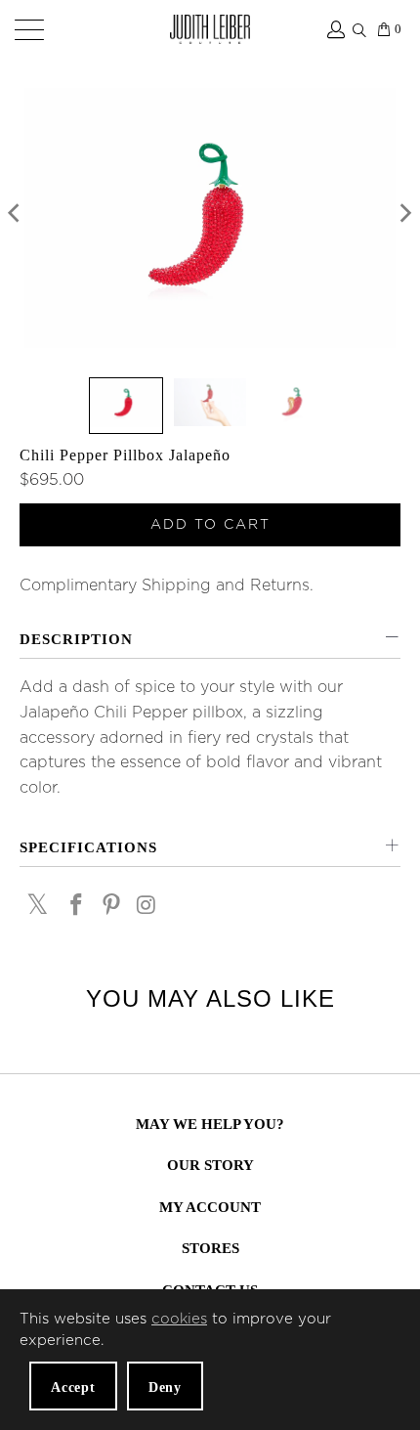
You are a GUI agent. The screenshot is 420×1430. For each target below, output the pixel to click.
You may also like (210, 998)
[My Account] (334, 29)
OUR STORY (210, 1165)
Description (76, 639)
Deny (165, 1387)
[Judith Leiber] (210, 29)
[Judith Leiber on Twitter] (38, 904)
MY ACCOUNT (210, 1207)
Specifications (88, 847)
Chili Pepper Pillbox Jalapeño (125, 455)
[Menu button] (26, 29)
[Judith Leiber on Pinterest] (111, 907)
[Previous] (15, 218)
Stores (210, 1248)
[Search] (359, 26)
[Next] (404, 218)
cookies (179, 1319)
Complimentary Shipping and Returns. (167, 585)
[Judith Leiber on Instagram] (146, 907)
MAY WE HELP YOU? (210, 1124)
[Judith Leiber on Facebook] (77, 907)
